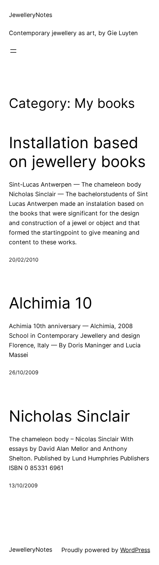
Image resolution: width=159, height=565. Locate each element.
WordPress (135, 550)
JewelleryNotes (30, 14)
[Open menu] (13, 51)
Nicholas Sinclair (69, 416)
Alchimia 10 (50, 303)
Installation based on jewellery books (77, 151)
